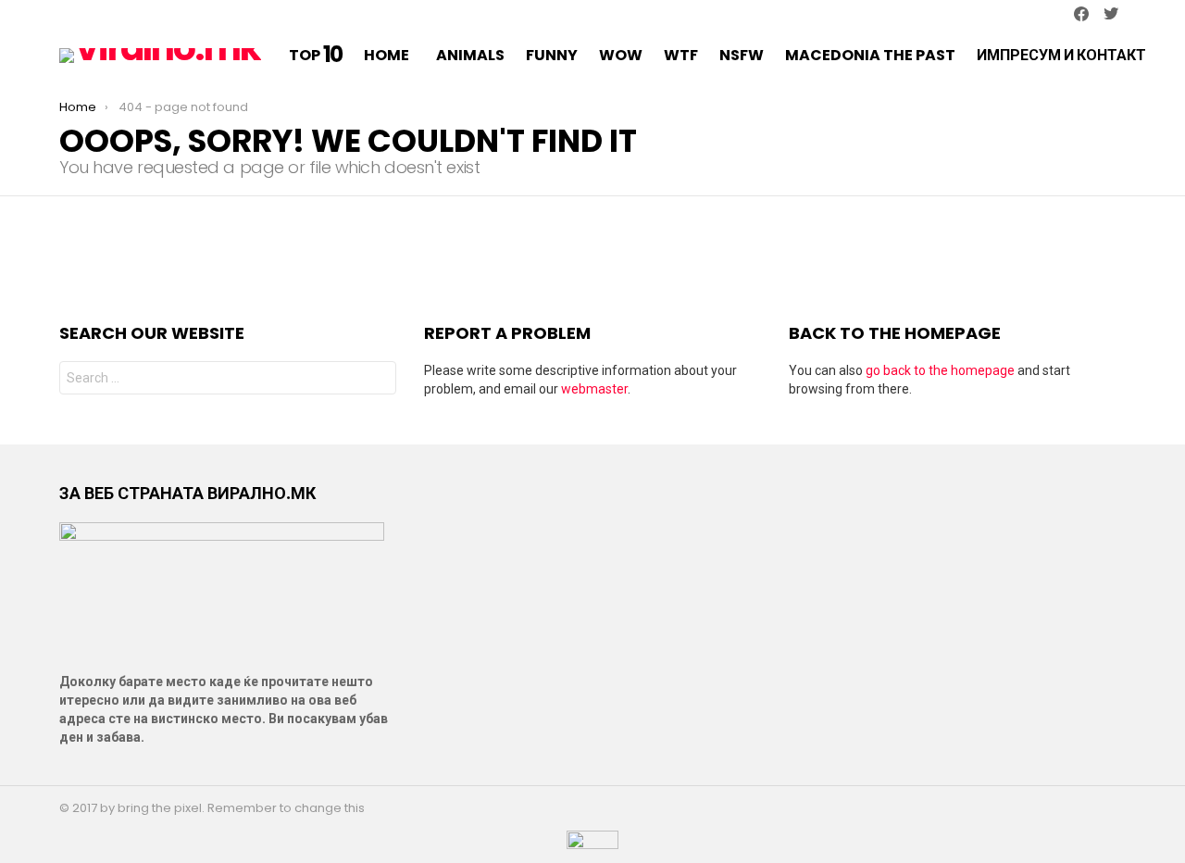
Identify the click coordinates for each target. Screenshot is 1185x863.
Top (316, 55)
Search (377, 380)
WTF (681, 55)
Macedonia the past (870, 55)
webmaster (594, 388)
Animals (470, 55)
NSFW (741, 55)
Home (386, 55)
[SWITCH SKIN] (66, 15)
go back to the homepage (940, 370)
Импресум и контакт (1061, 55)
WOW (620, 55)
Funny (552, 55)
